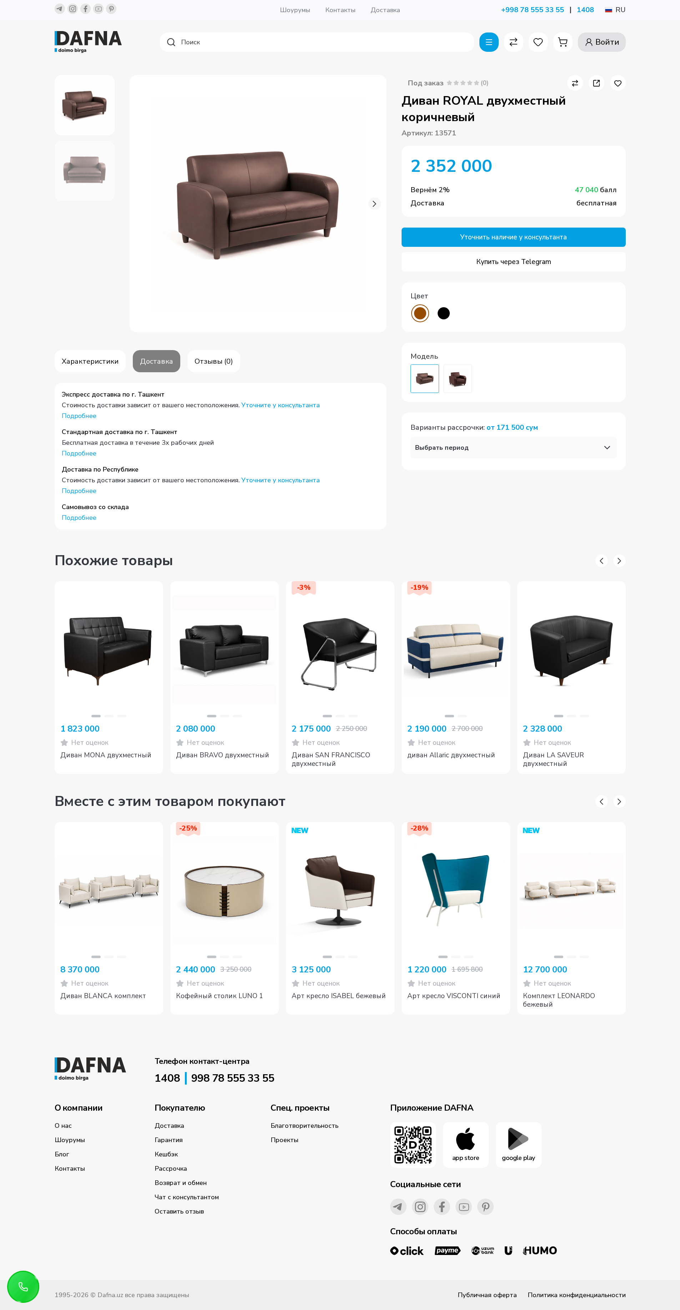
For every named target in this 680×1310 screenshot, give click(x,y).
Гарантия (169, 1140)
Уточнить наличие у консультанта (513, 237)
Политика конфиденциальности (577, 1295)
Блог (62, 1154)
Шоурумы (295, 10)
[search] (317, 42)
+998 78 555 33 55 (532, 10)
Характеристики (90, 361)
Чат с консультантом (187, 1197)
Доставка (385, 10)
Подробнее (79, 416)
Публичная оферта (487, 1295)
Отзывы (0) (214, 361)
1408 (585, 10)
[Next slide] (374, 204)
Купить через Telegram (513, 262)
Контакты (340, 10)
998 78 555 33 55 (232, 1078)
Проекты (284, 1140)
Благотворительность (304, 1125)
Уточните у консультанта (280, 405)
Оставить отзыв (179, 1211)
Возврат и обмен (181, 1183)
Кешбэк (166, 1154)
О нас (63, 1125)
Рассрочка (171, 1168)
